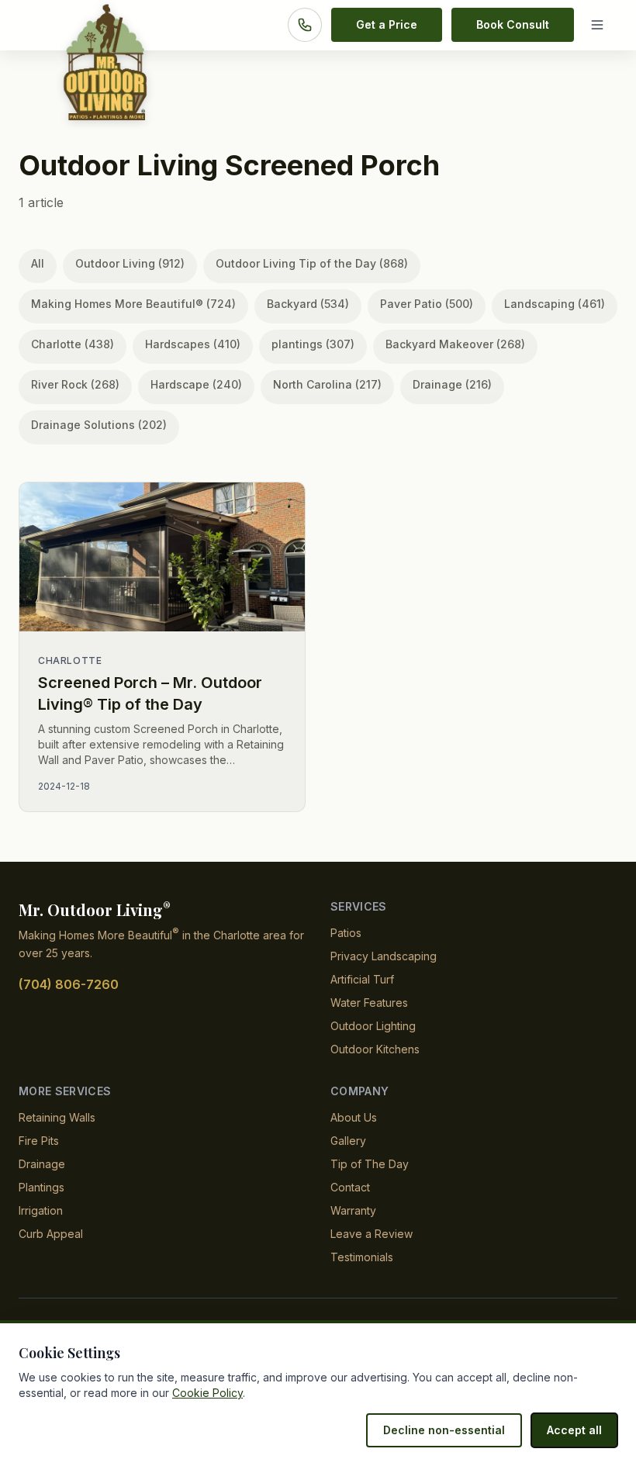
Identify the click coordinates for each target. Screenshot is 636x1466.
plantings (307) (312, 344)
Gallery (348, 1140)
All (37, 263)
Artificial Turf (362, 979)
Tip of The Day (369, 1163)
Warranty (353, 1210)
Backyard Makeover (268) (455, 344)
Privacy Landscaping (383, 956)
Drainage (42, 1163)
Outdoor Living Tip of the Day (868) (312, 263)
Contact (350, 1187)
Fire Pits (39, 1140)
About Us (353, 1117)
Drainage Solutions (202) (99, 424)
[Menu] (600, 25)
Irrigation (41, 1210)
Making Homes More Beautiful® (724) (133, 303)
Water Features (369, 1002)
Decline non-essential (444, 1430)
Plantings (41, 1187)
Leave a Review (371, 1233)
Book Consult (512, 24)
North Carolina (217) (327, 384)
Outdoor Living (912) (130, 263)
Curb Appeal (51, 1233)
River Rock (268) (75, 384)
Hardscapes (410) (192, 344)
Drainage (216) (452, 384)
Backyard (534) (308, 303)
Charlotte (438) (72, 344)
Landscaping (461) (554, 303)
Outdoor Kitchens (375, 1049)
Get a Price (386, 24)
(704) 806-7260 (69, 984)
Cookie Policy (207, 1392)
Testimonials (361, 1257)
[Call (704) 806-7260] (305, 25)
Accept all (574, 1430)
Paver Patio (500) (426, 303)
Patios (345, 932)
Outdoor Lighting (373, 1025)
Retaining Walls (57, 1117)
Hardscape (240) (196, 384)
